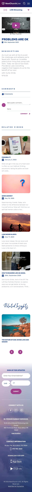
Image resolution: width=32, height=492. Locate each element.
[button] (12, 352)
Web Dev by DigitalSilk (16, 486)
